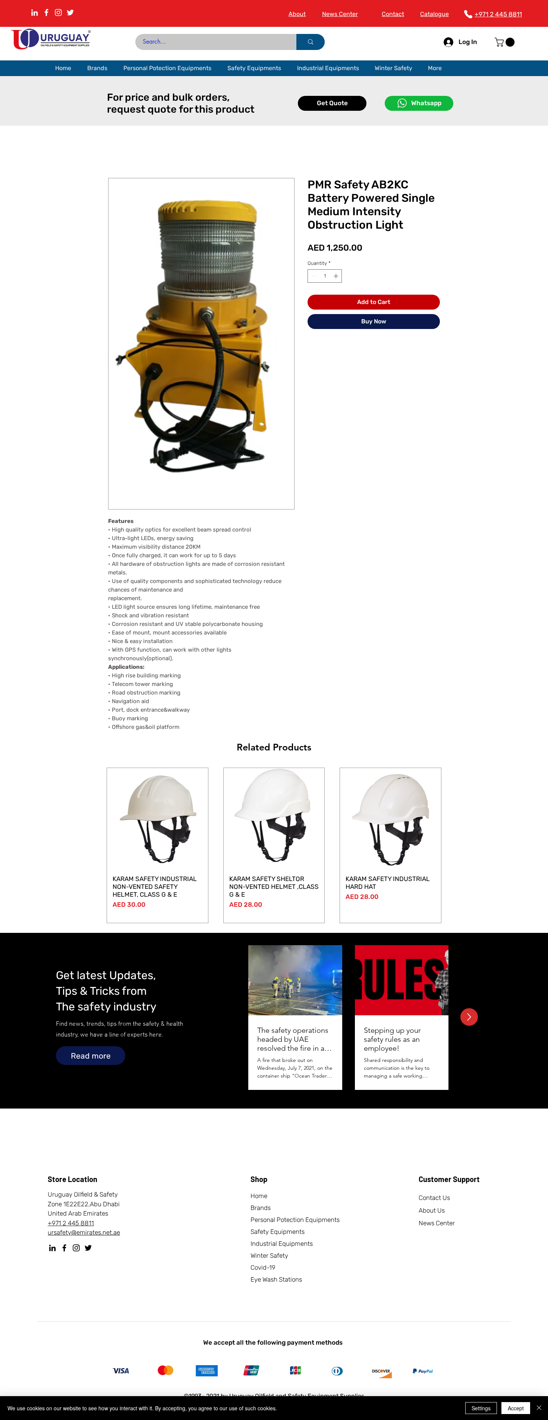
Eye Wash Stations (276, 1279)
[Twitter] (70, 12)
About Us (432, 1210)
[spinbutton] (325, 276)
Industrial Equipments (282, 1243)
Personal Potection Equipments (295, 1219)
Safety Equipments (278, 1231)
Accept (516, 1408)
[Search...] (310, 42)
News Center (437, 1223)
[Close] (539, 1408)
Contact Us (434, 1197)
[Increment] (336, 276)
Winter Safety (269, 1255)
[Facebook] (64, 1248)
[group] (274, 845)
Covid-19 (263, 1267)
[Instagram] (58, 12)
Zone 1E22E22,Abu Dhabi (84, 1204)
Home (259, 1196)
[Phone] (468, 14)
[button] (506, 42)
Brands (261, 1207)
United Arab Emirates (78, 1213)
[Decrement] (313, 276)
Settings (481, 1408)
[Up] (469, 1017)
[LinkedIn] (34, 12)
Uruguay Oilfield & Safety (83, 1194)
